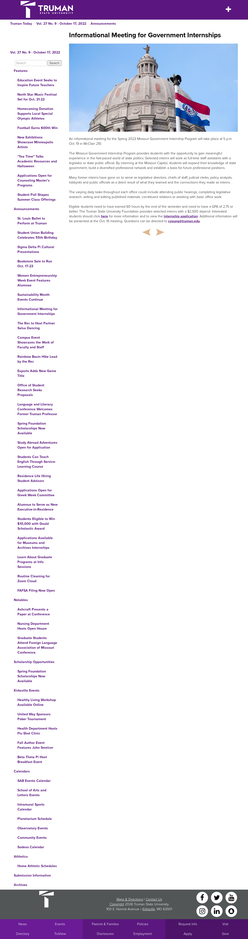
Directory (22, 934)
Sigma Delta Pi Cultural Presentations (35, 249)
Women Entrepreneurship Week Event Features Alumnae (37, 280)
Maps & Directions (129, 899)
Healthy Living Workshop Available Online (36, 702)
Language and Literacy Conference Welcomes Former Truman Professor (37, 409)
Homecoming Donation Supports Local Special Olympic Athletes (35, 114)
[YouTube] (231, 897)
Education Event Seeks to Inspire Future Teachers (37, 82)
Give (225, 934)
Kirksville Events (26, 690)
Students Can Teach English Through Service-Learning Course (36, 462)
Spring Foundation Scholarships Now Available (31, 428)
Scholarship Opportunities (34, 662)
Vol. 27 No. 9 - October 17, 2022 (61, 24)
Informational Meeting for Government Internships (37, 311)
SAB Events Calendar (34, 781)
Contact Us (154, 899)
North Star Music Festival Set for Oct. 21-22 (37, 96)
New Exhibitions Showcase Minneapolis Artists (35, 142)
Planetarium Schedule (34, 819)
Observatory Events (32, 828)
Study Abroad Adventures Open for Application (37, 445)
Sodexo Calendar (30, 847)
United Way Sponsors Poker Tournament (34, 716)
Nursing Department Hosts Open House (33, 626)
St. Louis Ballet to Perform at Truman (32, 220)
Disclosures (105, 934)
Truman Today (21, 24)
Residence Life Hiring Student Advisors (34, 478)
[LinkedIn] (217, 911)
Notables (21, 600)
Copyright (117, 904)
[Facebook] (202, 897)
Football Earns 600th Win (37, 128)
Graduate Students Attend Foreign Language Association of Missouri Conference (37, 645)
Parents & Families (105, 924)
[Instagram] (202, 911)
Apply (188, 934)
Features (21, 71)
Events (60, 924)
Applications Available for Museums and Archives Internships (35, 543)
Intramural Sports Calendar (31, 806)
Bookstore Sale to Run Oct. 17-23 (34, 263)
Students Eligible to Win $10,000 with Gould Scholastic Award (36, 524)
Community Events (32, 838)
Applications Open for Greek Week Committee (35, 492)
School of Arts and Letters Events (31, 792)
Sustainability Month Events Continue (33, 297)
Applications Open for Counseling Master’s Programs (34, 180)
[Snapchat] (231, 911)
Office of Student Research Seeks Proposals (30, 390)
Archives (20, 885)
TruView (60, 934)
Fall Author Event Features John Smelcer (35, 745)
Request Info (187, 924)
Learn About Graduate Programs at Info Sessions (34, 562)
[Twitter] (217, 897)
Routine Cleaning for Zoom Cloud (33, 578)
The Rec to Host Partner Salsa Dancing (36, 325)
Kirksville (148, 909)
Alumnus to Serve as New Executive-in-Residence (37, 507)
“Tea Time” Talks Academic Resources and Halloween (37, 161)
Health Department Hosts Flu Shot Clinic (37, 730)
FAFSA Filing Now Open (36, 590)
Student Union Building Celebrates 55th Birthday (37, 235)
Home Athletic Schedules (37, 866)
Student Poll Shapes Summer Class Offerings (36, 197)
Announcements (103, 24)
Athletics (21, 857)
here (104, 216)
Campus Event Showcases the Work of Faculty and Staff (35, 342)
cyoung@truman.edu (184, 221)
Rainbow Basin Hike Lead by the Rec (37, 359)
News (22, 924)
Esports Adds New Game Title (36, 373)
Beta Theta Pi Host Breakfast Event (32, 759)
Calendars (22, 771)
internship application (181, 216)
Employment (142, 934)
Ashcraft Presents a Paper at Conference (33, 611)
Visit (225, 924)
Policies (142, 924)
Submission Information (32, 875)
